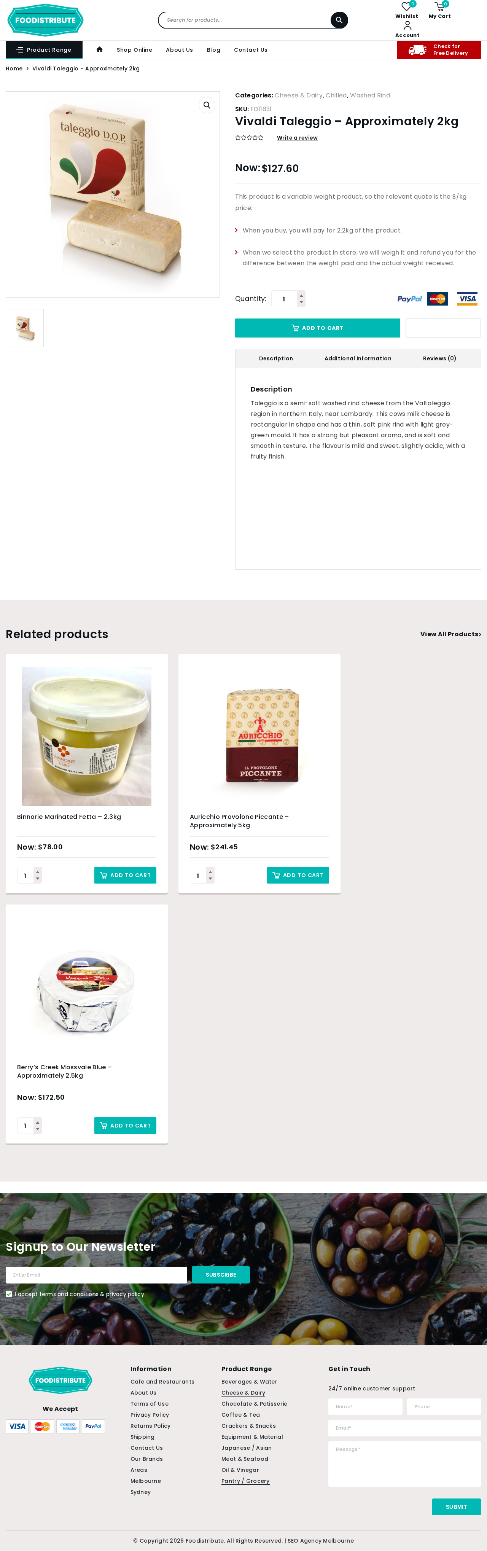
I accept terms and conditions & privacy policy (79, 1294)
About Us (179, 50)
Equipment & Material (252, 1437)
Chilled (336, 95)
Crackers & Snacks (248, 1426)
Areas (139, 1470)
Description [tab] (276, 358)
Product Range (49, 50)
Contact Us (251, 50)
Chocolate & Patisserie (254, 1404)
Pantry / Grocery (245, 1481)
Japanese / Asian (246, 1448)
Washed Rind (370, 95)
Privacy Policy (150, 1415)
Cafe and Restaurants (163, 1381)
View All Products (449, 634)
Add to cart (323, 328)
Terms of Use (150, 1404)
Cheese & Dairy (298, 95)
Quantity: (251, 299)
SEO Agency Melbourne (321, 1541)
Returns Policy (151, 1426)
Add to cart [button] (130, 875)
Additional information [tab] (358, 358)
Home (14, 68)
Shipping (143, 1437)
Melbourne (146, 1481)
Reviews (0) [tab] (440, 358)
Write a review (297, 138)
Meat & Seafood (244, 1459)
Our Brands (147, 1459)
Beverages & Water (249, 1381)
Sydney (141, 1492)
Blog (213, 50)
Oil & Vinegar (240, 1470)
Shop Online (134, 50)
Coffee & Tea (240, 1415)
